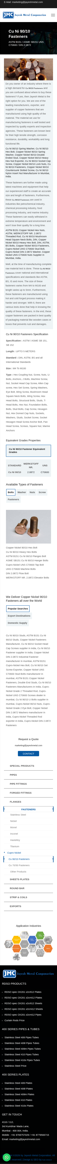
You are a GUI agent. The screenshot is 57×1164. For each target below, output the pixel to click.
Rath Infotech (47, 1160)
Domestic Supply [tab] (17, 623)
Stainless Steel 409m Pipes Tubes (23, 1048)
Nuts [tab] (32, 492)
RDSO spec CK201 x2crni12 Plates (23, 997)
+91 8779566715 (40, 1135)
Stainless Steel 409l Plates (19, 1088)
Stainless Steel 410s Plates (19, 1105)
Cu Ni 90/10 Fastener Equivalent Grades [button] (27, 450)
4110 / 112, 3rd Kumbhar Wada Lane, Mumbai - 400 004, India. (15, 1126)
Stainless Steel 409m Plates (19, 1094)
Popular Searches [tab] (18, 608)
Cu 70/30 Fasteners (19, 865)
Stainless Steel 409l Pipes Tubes (22, 1043)
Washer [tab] (21, 492)
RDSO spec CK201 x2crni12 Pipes (23, 1014)
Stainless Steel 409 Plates (18, 1083)
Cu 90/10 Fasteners (19, 859)
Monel (13, 827)
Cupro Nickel (14, 852)
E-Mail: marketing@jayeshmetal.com (23, 2)
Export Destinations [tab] (19, 615)
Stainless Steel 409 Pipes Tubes (22, 1037)
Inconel (14, 833)
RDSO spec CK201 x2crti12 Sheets (23, 1003)
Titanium (14, 846)
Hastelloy (15, 840)
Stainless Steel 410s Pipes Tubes (22, 1060)
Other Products (18, 871)
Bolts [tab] (11, 492)
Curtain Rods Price (15, 1020)
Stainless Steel (18, 814)
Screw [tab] (42, 492)
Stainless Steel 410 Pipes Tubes (22, 1054)
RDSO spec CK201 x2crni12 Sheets (24, 1009)
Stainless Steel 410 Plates (18, 1100)
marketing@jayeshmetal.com (28, 745)
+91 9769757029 (20, 1135)
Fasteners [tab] (13, 499)
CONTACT (28, 753)
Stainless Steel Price (15, 1066)
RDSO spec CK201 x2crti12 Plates (23, 992)
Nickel (13, 821)
